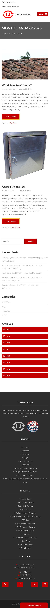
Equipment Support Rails (26, 523)
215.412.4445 (26, 572)
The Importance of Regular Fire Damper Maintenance (22, 273)
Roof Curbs (26, 541)
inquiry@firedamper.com (26, 578)
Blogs (26, 458)
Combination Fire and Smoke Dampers (26, 516)
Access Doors (14, 228)
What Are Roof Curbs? (17, 85)
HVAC (4, 315)
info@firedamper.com (11, 6)
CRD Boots (26, 520)
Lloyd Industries (9, 89)
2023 (7, 336)
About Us (26, 454)
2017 (7, 376)
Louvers (26, 534)
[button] (42, 14)
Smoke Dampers (26, 544)
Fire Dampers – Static (26, 530)
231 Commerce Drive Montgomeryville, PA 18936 (25, 566)
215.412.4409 (26, 575)
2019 (7, 363)
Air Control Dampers (26, 502)
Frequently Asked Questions (26, 472)
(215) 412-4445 (9, 2)
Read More (10, 116)
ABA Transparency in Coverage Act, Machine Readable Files (26, 480)
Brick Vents (26, 509)
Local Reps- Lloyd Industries (26, 468)
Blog (3, 306)
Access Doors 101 (13, 186)
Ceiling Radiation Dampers (26, 513)
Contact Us (26, 465)
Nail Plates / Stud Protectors (26, 537)
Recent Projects (26, 461)
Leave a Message (34, 605)
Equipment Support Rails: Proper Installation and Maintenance (20, 286)
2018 (7, 369)
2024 (7, 329)
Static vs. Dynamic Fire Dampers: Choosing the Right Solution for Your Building (25, 259)
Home (4, 33)
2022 (7, 343)
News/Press (6, 302)
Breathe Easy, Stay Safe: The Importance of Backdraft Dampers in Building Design (22, 267)
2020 (11, 33)
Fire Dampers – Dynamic (26, 527)
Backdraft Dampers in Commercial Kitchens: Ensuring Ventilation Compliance (22, 279)
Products (26, 451)
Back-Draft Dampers (26, 506)
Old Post (12, 123)
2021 (7, 349)
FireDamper (6, 311)
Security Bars (26, 548)
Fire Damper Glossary (26, 475)
